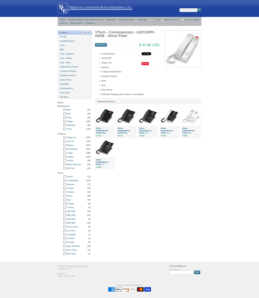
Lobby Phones (66, 80)
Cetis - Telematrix (67, 54)
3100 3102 (70, 211)
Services (63, 23)
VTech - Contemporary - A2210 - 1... (102, 162)
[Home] (95, 12)
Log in (158, 20)
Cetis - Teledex (66, 58)
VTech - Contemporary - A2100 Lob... (102, 130)
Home (62, 20)
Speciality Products (126, 20)
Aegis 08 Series (73, 246)
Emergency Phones (68, 75)
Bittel (62, 50)
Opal (68, 200)
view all (86, 32)
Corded (69, 153)
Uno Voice (70, 231)
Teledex (69, 121)
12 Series (70, 238)
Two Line (70, 141)
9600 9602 (70, 223)
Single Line (71, 137)
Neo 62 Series (72, 227)
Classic (69, 176)
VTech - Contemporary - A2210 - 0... (145, 130)
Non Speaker (72, 149)
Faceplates (110, 20)
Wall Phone (71, 254)
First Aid (63, 37)
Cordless (70, 157)
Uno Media (71, 234)
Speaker (70, 145)
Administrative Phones (69, 67)
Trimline (69, 160)
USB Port (70, 168)
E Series (70, 192)
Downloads (142, 20)
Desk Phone (71, 250)
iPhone (69, 196)
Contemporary (72, 180)
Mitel (68, 114)
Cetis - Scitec (65, 63)
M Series (70, 204)
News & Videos (76, 23)
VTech (62, 45)
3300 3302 (70, 215)
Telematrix (70, 125)
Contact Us (90, 23)
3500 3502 (70, 219)
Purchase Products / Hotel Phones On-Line (85, 20)
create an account (171, 20)
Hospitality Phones (67, 41)
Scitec (69, 117)
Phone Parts (65, 93)
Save (146, 63)
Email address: (174, 269)
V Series (70, 207)
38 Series (70, 242)
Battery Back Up (73, 164)
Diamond (70, 184)
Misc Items (64, 97)
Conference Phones (68, 71)
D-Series (70, 188)
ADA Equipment (66, 88)
